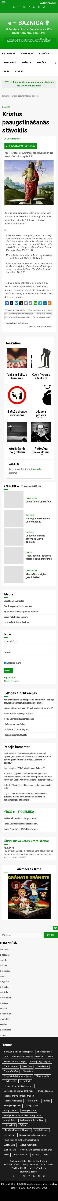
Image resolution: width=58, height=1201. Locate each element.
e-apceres (30, 515)
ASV (6, 1057)
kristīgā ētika (9, 1120)
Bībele (50, 1057)
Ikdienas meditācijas (13, 1101)
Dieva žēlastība (42, 1076)
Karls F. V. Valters (37, 1168)
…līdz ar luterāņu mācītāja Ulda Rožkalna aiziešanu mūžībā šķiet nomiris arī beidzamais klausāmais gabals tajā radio (25, 797)
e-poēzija (4, 1003)
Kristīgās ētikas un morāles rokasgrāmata (22, 1116)
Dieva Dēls (27, 1067)
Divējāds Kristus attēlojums (16, 730)
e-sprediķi (4, 1019)
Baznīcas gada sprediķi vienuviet (18, 606)
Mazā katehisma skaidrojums (40, 310)
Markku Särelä (18, 1168)
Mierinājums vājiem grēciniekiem (13, 574)
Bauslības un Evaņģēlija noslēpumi (27, 1057)
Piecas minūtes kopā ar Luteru (33, 1135)
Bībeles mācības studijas (15, 1062)
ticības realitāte (20, 1155)
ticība (6, 1155)
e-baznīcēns (10, 641)
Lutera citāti (9, 1125)
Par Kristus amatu (43, 314)
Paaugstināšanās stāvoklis (15, 735)
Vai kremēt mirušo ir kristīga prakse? (20, 818)
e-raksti (29, 552)
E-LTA (7, 71)
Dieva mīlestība (11, 1071)
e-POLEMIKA (10, 62)
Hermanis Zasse (28, 1172)
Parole (7, 652)
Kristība (46, 1101)
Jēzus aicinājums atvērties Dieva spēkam (13, 537)
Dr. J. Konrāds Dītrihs (12, 139)
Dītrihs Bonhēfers (37, 1161)
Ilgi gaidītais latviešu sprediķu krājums (21, 612)
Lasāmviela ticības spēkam (16, 617)
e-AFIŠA (19, 71)
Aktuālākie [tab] (12, 486)
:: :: (25, 1188)
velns (46, 1155)
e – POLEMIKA (23, 812)
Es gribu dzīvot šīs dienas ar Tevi (18, 1086)
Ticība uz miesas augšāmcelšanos (19, 719)
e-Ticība (41, 62)
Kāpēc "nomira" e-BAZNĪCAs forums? (21, 829)
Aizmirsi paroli (11, 681)
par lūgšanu (9, 1135)
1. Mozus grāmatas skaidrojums (18, 1052)
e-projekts (27, 53)
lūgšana (22, 1125)
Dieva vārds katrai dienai (31, 841)
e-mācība (6, 107)
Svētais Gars (9, 1145)
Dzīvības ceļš (9, 1081)
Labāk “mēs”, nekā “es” (13, 499)
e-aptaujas (5, 955)
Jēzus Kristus (32, 1101)
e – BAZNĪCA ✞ (29, 22)
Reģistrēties (10, 677)
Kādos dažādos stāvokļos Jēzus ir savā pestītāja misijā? (28, 708)
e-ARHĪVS (44, 53)
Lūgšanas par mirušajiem (15, 724)
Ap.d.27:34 (9, 848)
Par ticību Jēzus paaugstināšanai (18, 714)
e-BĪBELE (26, 62)
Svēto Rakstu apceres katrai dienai (36, 1150)
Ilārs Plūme (46, 1164)
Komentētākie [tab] (32, 486)
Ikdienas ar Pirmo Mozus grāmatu (19, 1096)
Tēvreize (35, 1155)
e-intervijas (5, 971)
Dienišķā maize (10, 1067)
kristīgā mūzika (29, 1111)
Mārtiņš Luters (41, 1130)
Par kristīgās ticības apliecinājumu (19, 314)
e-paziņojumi (6, 998)
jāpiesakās (36, 469)
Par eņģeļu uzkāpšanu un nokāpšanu (13, 518)
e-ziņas (3, 1035)
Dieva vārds (27, 1071)
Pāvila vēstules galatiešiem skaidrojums (21, 1140)
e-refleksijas (31, 498)
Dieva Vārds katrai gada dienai (17, 1076)
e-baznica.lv (25, 1081)
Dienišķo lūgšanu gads (40, 1062)
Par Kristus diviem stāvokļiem (17, 317)
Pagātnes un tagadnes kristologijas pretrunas (13, 555)
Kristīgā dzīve (32, 1106)
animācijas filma (44, 1052)
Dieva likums (42, 1067)
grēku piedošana (45, 1091)
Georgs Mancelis (30, 1164)
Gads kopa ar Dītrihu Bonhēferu (18, 1091)
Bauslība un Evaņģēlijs (14, 601)
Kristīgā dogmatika (12, 1106)
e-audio (3, 960)
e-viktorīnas (5, 1030)
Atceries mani (13, 663)
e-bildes (3, 966)
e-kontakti (8, 53)
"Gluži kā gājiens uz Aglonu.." (31, 768)
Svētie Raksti (10, 1150)
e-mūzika (4, 992)
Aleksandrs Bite (18, 1161)
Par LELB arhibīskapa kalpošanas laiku (21, 824)
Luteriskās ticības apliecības (16, 622)
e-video (3, 1025)
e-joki (2, 976)
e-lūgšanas (5, 982)
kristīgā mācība (19, 310)
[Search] (55, 63)
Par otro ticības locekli (42, 317)
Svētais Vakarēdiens (28, 1145)
